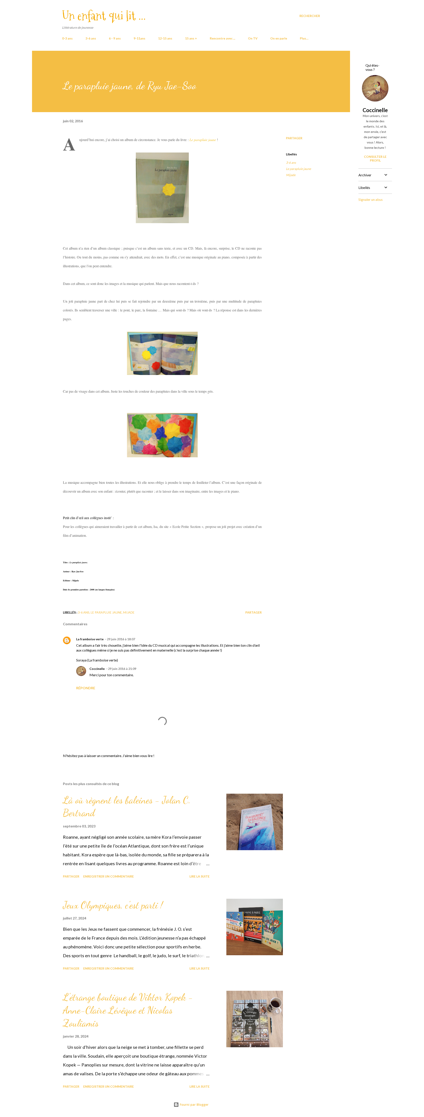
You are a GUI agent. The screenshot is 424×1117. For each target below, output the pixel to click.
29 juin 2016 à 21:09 (122, 669)
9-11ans (139, 38)
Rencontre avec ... (222, 38)
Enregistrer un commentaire (108, 876)
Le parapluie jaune (298, 169)
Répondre (85, 688)
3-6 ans (90, 38)
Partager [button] (294, 138)
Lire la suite (199, 876)
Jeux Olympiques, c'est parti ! (113, 905)
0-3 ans (67, 38)
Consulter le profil (375, 158)
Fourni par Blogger (193, 1104)
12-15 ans (165, 38)
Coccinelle (97, 669)
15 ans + (191, 38)
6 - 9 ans (115, 38)
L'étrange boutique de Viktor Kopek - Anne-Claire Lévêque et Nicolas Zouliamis (128, 1010)
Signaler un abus (370, 199)
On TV (252, 38)
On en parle (278, 38)
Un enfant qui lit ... (104, 15)
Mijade (290, 175)
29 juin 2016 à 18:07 (121, 639)
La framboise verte (90, 639)
